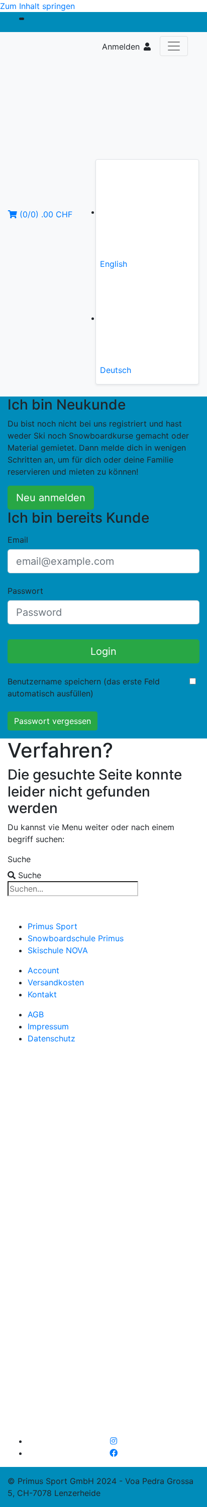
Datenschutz (51, 1038)
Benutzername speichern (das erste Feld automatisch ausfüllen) (84, 687)
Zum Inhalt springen (37, 6)
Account (43, 970)
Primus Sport (52, 926)
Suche (19, 859)
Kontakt (42, 994)
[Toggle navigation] (174, 46)
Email (18, 540)
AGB (36, 1014)
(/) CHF (44, 214)
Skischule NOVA (58, 950)
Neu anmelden (50, 498)
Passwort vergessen (52, 721)
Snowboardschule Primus (76, 938)
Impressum (48, 1026)
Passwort (25, 591)
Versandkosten (56, 982)
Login (103, 651)
